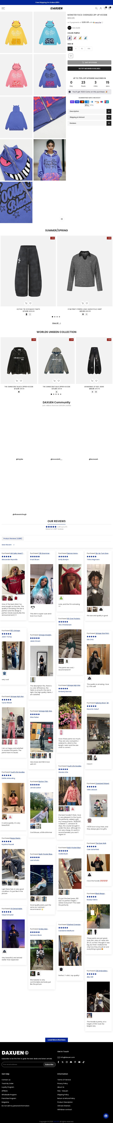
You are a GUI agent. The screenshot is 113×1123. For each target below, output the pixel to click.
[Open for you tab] (106, 1116)
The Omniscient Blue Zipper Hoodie (56, 387)
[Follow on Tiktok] (84, 1062)
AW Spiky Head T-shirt (13, 554)
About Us (60, 1087)
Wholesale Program (9, 1095)
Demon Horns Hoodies (68, 554)
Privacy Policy (62, 1083)
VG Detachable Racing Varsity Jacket (12, 910)
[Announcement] (56, 2)
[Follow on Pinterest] (75, 1062)
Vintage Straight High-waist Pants (40, 636)
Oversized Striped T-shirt (98, 784)
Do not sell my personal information (15, 1106)
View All (55, 323)
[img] (56, 527)
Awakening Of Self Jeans (94, 387)
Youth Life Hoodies (74, 766)
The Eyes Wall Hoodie (96, 844)
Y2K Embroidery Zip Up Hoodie (97, 972)
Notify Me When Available (89, 68)
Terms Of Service (64, 1080)
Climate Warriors (63, 1106)
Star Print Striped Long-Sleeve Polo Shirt (85, 309)
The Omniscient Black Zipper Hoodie (18, 387)
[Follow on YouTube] (79, 1062)
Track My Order (7, 1083)
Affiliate (5, 1091)
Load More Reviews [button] (56, 1040)
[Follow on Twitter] (63, 1062)
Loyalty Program (8, 1087)
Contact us (6, 1080)
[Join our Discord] (71, 1062)
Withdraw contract (64, 1110)
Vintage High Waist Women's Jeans (41, 712)
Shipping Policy (63, 1095)
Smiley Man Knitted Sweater (39, 930)
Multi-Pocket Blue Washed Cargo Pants (69, 848)
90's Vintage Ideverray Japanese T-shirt (12, 631)
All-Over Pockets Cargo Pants (69, 619)
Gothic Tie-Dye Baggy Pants (28, 309)
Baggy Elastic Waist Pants (11, 839)
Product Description (65, 1102)
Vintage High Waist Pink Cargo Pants (70, 686)
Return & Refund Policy (66, 1098)
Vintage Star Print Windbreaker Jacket (98, 634)
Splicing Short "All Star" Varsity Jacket (97, 704)
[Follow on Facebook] (58, 1062)
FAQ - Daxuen (62, 1091)
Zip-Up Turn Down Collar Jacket (98, 554)
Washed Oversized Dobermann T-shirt (69, 925)
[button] (89, 22)
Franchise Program (9, 1098)
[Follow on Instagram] (67, 1062)
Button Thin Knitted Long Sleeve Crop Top (41, 782)
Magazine (5, 1102)
